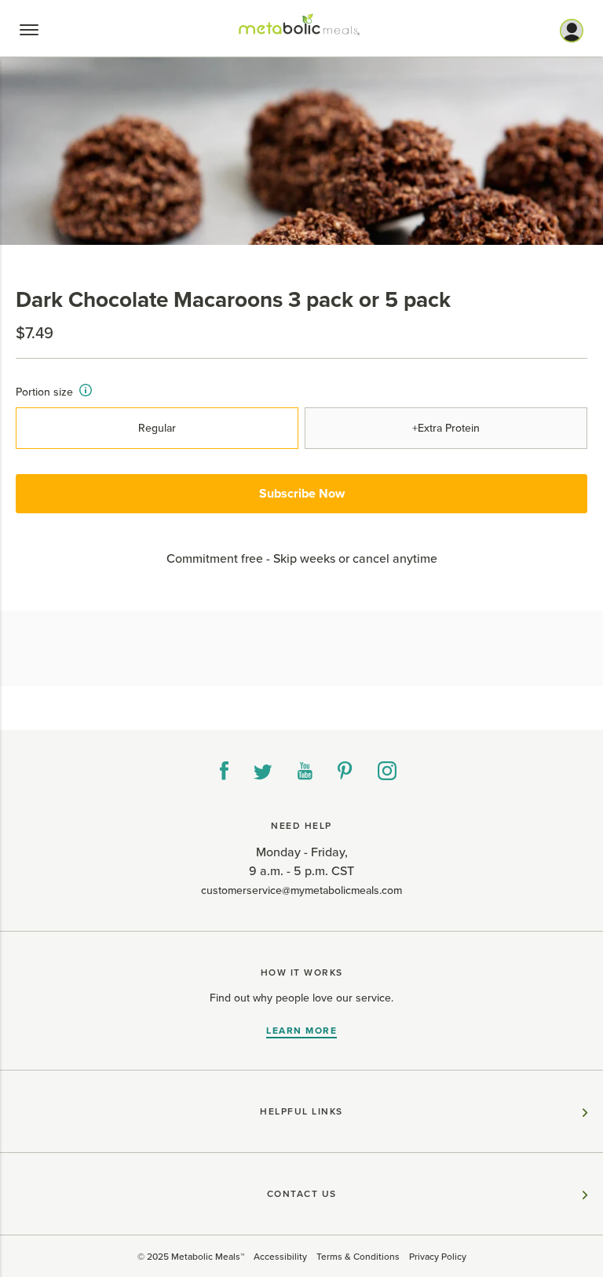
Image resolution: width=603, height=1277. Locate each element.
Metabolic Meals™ (207, 1256)
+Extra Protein (446, 428)
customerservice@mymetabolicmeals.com (301, 890)
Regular (157, 428)
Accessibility (280, 1256)
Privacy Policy (437, 1256)
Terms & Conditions (358, 1256)
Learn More (301, 1030)
